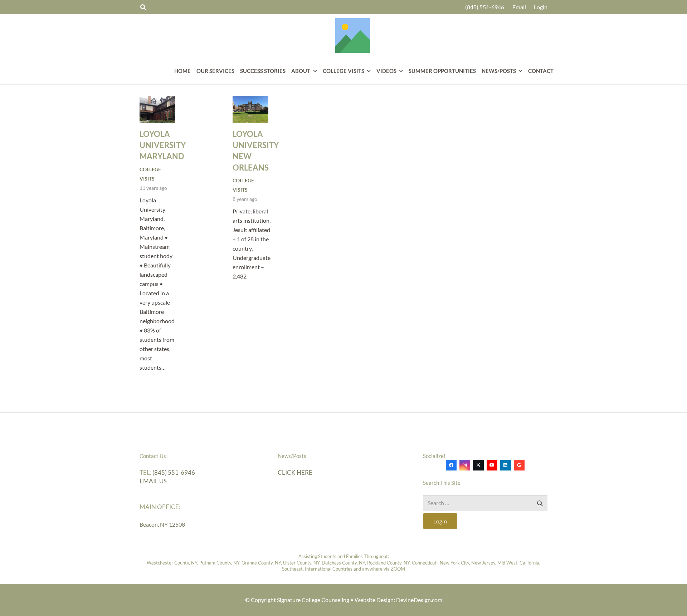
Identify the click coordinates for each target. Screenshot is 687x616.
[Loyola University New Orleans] (250, 109)
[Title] (352, 35)
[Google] (519, 465)
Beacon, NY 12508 (162, 524)
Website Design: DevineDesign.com (398, 599)
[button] (313, 71)
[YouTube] (492, 465)
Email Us (153, 481)
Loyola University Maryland (163, 145)
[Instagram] (464, 465)
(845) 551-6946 (173, 472)
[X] (478, 465)
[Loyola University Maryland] (157, 109)
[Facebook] (451, 465)
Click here (295, 472)
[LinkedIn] (505, 465)
